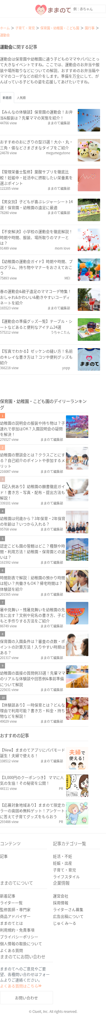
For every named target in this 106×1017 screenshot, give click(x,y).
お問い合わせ (26, 997)
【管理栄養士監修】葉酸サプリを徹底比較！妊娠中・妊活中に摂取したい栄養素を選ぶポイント (36, 177)
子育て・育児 (64, 870)
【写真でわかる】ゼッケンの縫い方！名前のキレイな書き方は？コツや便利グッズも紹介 (36, 356)
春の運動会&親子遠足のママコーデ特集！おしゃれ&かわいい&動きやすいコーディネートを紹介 (36, 296)
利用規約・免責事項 (17, 930)
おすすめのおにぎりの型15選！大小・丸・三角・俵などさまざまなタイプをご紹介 (36, 144)
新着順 (7, 97)
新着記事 (7, 896)
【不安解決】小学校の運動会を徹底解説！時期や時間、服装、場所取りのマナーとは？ (36, 237)
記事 (4, 856)
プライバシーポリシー (19, 936)
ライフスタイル (66, 876)
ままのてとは (11, 923)
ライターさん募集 (68, 909)
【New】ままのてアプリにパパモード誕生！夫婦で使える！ (32, 752)
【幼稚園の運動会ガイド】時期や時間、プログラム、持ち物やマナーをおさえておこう (36, 266)
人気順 (21, 97)
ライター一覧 (11, 902)
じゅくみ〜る (64, 923)
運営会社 (60, 896)
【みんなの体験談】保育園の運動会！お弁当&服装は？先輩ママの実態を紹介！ (36, 114)
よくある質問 (11, 950)
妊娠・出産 (62, 863)
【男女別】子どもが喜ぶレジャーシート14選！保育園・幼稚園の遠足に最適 (36, 204)
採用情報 (60, 902)
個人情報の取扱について (21, 943)
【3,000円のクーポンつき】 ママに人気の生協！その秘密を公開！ (32, 780)
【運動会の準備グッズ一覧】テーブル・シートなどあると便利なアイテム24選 (36, 324)
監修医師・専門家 (15, 909)
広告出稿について (68, 916)
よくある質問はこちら (19, 986)
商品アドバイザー (15, 916)
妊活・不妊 (62, 856)
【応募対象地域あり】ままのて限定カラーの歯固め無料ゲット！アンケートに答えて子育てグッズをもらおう (32, 810)
